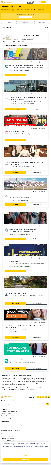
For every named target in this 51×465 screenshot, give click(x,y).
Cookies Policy (42, 448)
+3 (32, 231)
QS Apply (31, 383)
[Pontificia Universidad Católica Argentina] (6, 230)
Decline (25, 455)
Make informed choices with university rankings (12, 426)
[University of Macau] (6, 195)
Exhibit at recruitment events (8, 440)
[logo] (6, 2)
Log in (39, 1)
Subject (25, 22)
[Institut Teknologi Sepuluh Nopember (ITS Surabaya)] (6, 66)
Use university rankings (6, 413)
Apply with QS (30, 2)
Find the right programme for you (9, 411)
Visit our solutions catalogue (7, 438)
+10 (34, 134)
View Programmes (37, 74)
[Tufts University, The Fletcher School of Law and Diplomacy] (6, 326)
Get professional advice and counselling (10, 430)
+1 (33, 166)
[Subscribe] (47, 404)
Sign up (43, 1)
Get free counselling (6, 418)
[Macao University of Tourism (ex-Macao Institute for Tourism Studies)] (6, 163)
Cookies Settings (25, 451)
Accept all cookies (25, 459)
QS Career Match (6, 387)
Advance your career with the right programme (12, 424)
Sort (45, 27)
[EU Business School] (6, 360)
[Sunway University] (6, 262)
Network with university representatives (10, 428)
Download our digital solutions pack (9, 436)
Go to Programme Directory (25, 17)
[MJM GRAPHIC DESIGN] (6, 132)
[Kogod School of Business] (6, 294)
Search (8, 22)
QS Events (24, 383)
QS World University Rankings (33, 380)
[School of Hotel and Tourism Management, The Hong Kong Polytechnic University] (6, 98)
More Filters (41, 22)
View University (15, 74)
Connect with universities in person (9, 415)
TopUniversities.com (6, 378)
